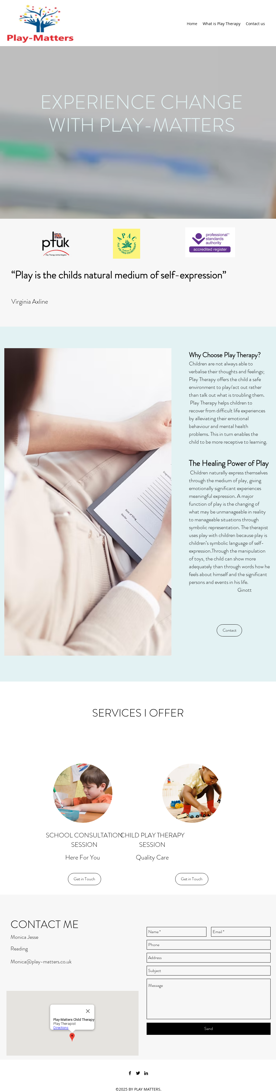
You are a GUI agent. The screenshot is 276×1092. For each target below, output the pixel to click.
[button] (229, 630)
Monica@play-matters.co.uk (41, 962)
